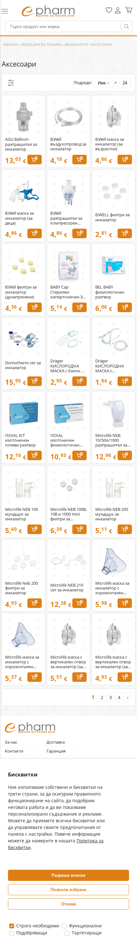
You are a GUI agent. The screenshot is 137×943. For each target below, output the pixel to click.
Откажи (68, 904)
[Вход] (118, 13)
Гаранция (56, 751)
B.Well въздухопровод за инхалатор (68, 144)
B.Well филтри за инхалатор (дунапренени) (21, 292)
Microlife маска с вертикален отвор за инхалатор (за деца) (113, 662)
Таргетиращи (86, 933)
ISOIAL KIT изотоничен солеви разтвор (20, 440)
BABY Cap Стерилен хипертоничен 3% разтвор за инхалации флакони (68, 292)
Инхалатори (76, 44)
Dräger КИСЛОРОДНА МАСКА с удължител (109, 366)
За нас (11, 742)
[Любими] (109, 12)
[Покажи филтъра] (11, 82)
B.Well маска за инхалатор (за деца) (19, 218)
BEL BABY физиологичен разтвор (109, 292)
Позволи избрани (68, 889)
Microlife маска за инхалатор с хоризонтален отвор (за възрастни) (112, 588)
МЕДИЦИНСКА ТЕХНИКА (41, 44)
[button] (8, 11)
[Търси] (126, 26)
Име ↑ (103, 83)
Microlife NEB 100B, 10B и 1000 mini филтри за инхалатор (68, 514)
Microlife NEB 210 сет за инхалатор (66, 587)
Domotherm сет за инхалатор (23, 365)
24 (125, 83)
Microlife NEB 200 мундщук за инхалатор (111, 514)
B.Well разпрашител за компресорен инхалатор (66, 218)
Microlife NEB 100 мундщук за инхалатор (21, 514)
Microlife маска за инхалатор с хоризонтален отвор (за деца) (22, 662)
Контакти (14, 751)
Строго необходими (37, 926)
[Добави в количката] (34, 159)
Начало (10, 44)
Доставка (56, 742)
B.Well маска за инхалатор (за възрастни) (109, 144)
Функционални (85, 926)
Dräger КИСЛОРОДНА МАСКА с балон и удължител (67, 366)
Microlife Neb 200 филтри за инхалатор (21, 588)
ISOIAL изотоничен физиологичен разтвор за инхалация (64, 440)
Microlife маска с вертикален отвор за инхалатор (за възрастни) (68, 662)
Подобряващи (31, 933)
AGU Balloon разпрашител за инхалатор (21, 144)
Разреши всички (68, 875)
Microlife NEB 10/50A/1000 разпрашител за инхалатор (111, 440)
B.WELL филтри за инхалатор (112, 217)
